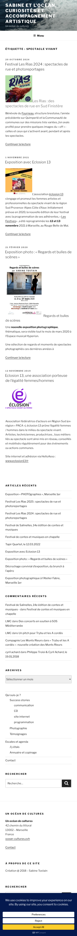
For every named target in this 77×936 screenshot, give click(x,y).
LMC (8, 621)
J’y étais (15, 747)
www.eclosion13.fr (16, 461)
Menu (40, 35)
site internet (22, 716)
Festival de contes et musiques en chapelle (32, 537)
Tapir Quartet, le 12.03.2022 (22, 544)
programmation (24, 722)
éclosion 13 (56, 194)
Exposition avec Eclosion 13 (28, 162)
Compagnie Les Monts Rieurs (24, 640)
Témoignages (18, 734)
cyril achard (12, 652)
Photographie (18, 728)
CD (16, 711)
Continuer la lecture (18, 144)
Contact (10, 760)
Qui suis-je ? (13, 695)
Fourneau (28, 113)
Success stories (20, 700)
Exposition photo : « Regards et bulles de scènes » (36, 559)
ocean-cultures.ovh (17, 838)
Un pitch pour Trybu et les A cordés (41, 633)
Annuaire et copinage (23, 752)
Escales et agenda (16, 741)
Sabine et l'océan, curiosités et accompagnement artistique (31, 13)
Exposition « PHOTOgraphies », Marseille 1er (33, 494)
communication (24, 705)
